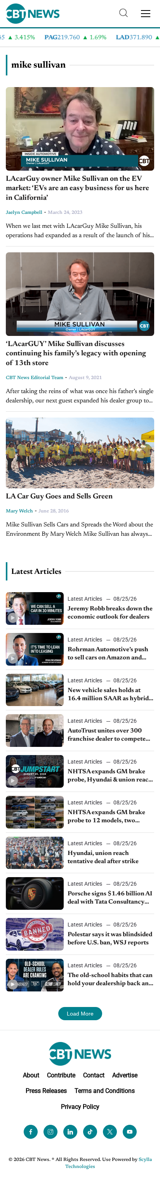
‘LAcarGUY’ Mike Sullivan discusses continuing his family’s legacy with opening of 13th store (76, 354)
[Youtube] (130, 1132)
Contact (93, 1075)
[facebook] (31, 1132)
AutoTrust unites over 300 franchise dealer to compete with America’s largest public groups (108, 735)
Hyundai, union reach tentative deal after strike (103, 857)
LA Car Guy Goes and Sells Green (59, 496)
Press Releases (46, 1090)
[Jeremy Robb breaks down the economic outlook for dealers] (35, 608)
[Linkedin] (70, 1132)
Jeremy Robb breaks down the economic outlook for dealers (110, 613)
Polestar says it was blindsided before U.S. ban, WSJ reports (110, 939)
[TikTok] (90, 1132)
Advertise (124, 1075)
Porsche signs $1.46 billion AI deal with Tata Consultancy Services (110, 898)
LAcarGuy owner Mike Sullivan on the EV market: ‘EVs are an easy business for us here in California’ (77, 188)
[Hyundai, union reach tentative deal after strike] (35, 853)
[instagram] (50, 1132)
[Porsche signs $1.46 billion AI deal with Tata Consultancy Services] (35, 893)
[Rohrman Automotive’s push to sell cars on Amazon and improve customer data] (35, 649)
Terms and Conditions (105, 1090)
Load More (80, 1013)
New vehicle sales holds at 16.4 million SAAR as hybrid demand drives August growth (110, 695)
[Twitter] (110, 1132)
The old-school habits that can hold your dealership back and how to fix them (110, 980)
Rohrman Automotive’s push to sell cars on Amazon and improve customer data (108, 654)
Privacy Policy (80, 1106)
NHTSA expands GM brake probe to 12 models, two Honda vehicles (106, 817)
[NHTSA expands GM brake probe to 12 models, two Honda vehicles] (35, 812)
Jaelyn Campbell (24, 212)
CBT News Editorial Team (34, 378)
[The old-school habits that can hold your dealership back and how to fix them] (35, 975)
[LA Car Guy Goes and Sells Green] (80, 453)
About (31, 1075)
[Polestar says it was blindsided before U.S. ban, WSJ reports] (35, 934)
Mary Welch (19, 511)
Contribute (61, 1075)
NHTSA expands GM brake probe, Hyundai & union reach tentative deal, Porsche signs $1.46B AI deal (110, 776)
